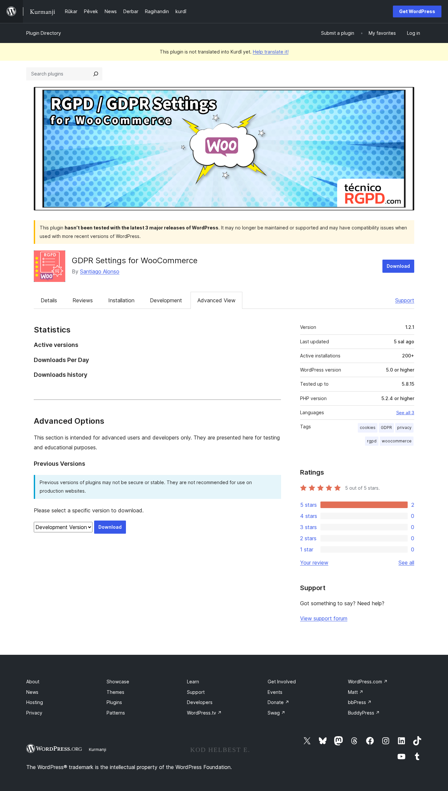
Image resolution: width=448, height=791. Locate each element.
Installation (121, 300)
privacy (404, 427)
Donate (278, 702)
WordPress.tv (204, 713)
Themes (115, 692)
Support (404, 300)
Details (49, 300)
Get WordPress (417, 11)
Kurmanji (97, 749)
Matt (355, 692)
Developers (200, 702)
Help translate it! (271, 51)
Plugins (114, 702)
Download (398, 266)
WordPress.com (368, 681)
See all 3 (405, 412)
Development (166, 300)
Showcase (118, 681)
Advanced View (216, 300)
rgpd (372, 440)
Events (275, 692)
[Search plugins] (95, 73)
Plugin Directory (43, 33)
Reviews (82, 300)
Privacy (34, 713)
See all (406, 562)
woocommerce (397, 440)
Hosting (34, 702)
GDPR (386, 427)
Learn (193, 681)
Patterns (116, 713)
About (32, 681)
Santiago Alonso (99, 271)
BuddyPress (364, 713)
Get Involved (282, 681)
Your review (314, 562)
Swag (276, 713)
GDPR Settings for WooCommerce (134, 260)
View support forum (323, 618)
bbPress (360, 702)
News (32, 692)
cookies (368, 427)
